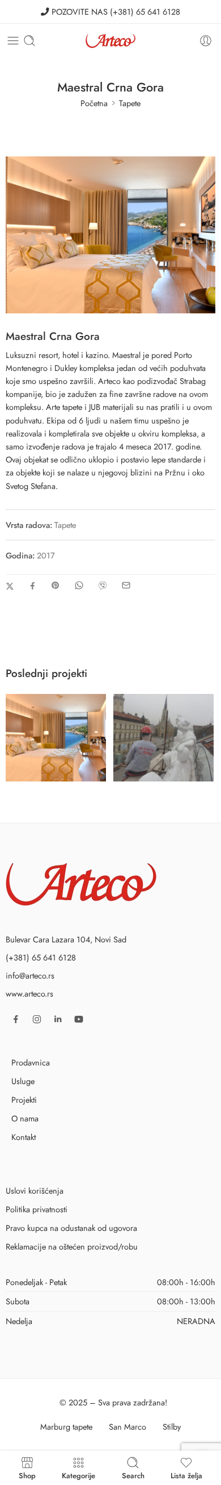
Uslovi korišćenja (34, 1190)
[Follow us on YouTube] (79, 1019)
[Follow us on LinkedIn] (57, 1019)
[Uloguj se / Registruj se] (205, 40)
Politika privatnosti (36, 1209)
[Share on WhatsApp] (79, 585)
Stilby (172, 1426)
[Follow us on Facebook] (15, 1019)
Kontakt (23, 1137)
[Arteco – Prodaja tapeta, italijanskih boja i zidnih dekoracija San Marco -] (110, 41)
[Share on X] (10, 586)
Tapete (130, 103)
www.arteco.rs (29, 993)
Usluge (23, 1081)
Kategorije (78, 1474)
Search (133, 1474)
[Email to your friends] (126, 585)
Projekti (24, 1100)
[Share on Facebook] (32, 586)
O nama (25, 1118)
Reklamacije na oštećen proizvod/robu (72, 1246)
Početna (94, 103)
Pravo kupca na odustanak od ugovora (71, 1228)
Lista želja (186, 1474)
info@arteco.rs (30, 975)
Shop (27, 1474)
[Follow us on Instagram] (37, 1019)
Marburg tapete (66, 1426)
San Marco (127, 1426)
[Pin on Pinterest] (55, 585)
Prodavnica (30, 1062)
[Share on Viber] (102, 585)
